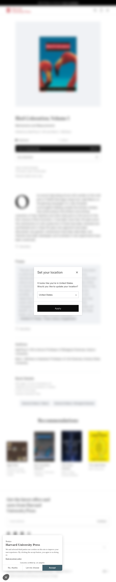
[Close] (77, 272)
